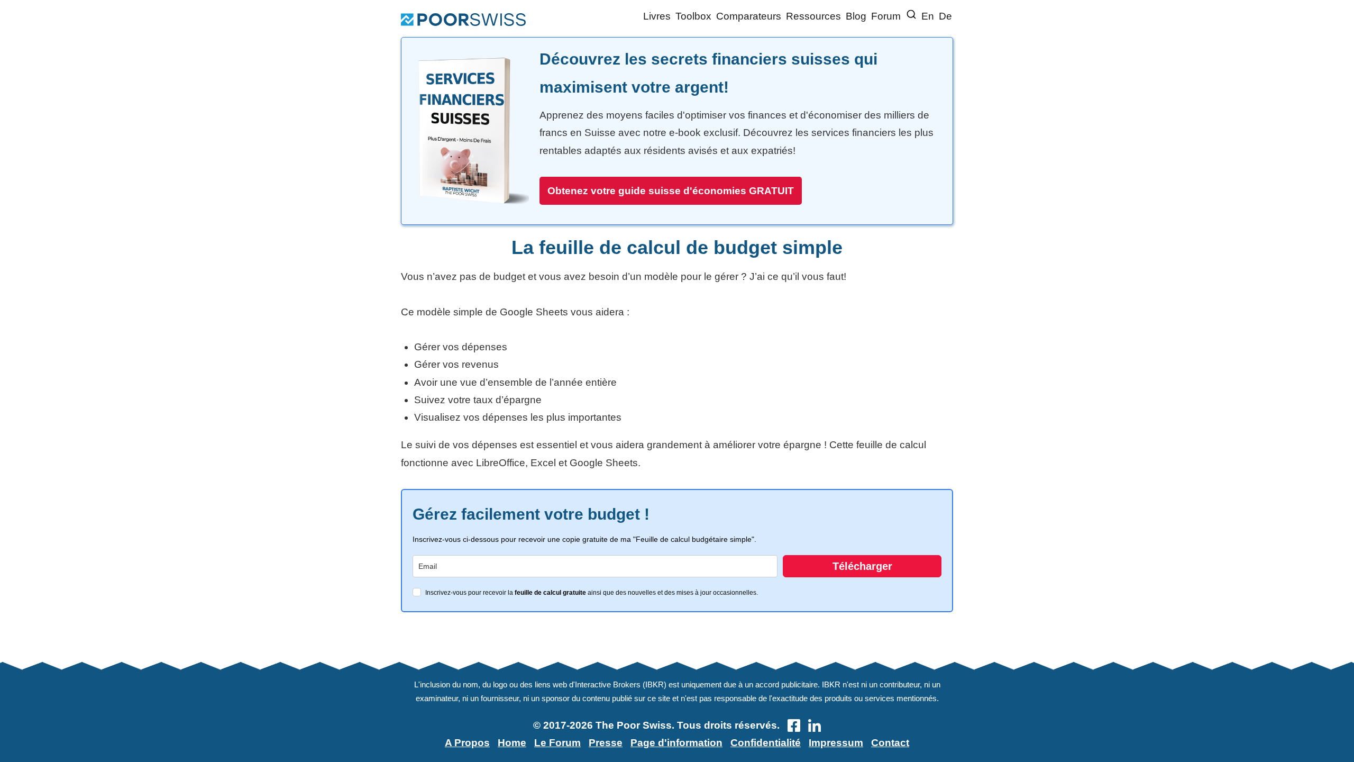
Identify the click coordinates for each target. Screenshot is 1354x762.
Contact (890, 742)
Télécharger (862, 566)
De (945, 16)
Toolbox (693, 16)
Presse (606, 742)
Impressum (836, 742)
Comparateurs (748, 16)
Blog (856, 16)
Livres (657, 16)
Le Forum (557, 742)
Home (512, 742)
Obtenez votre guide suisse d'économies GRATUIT (670, 190)
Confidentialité (765, 742)
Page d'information (676, 742)
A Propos (467, 742)
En (927, 16)
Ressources (813, 16)
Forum (886, 16)
